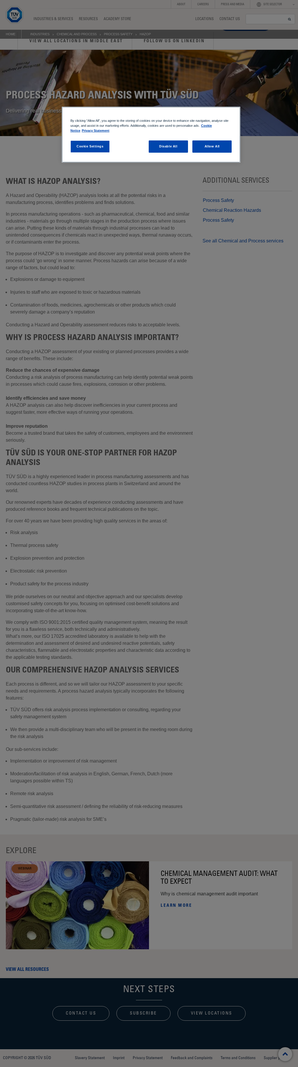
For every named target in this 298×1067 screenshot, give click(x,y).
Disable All (168, 146)
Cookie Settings (90, 146)
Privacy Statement (95, 130)
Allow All (212, 146)
